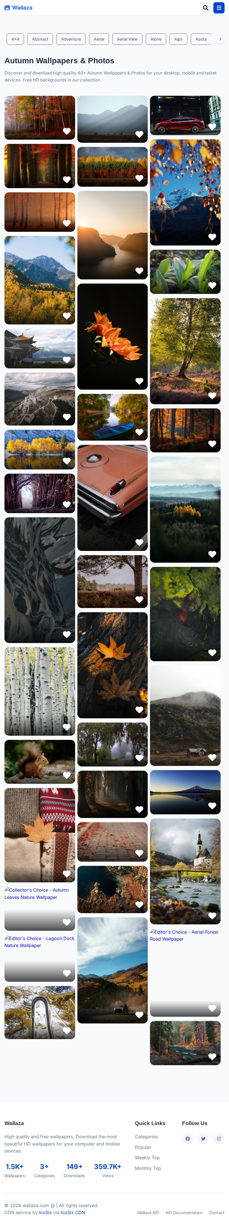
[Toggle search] (205, 7)
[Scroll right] (220, 38)
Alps (178, 39)
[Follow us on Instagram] (219, 1138)
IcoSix (45, 1212)
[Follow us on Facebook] (187, 1138)
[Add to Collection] (66, 131)
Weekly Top (147, 1157)
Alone (156, 39)
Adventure (71, 39)
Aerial (99, 39)
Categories (146, 1136)
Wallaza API (148, 1212)
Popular (143, 1147)
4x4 (15, 39)
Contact (217, 1212)
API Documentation (184, 1212)
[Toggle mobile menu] (219, 7)
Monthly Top (148, 1168)
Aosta (201, 39)
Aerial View (127, 39)
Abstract (40, 39)
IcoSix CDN (73, 1212)
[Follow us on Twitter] (203, 1138)
